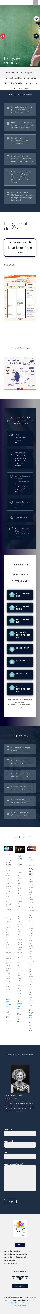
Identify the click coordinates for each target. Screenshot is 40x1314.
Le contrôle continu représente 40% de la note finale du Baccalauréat (21, 140)
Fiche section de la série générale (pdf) (20, 247)
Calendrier (31, 78)
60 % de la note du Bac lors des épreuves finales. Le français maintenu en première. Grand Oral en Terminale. (21, 176)
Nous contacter (20, 1286)
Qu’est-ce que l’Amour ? (19, 862)
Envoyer (10, 1201)
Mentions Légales (14, 1303)
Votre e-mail (8, 1141)
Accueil (20, 1245)
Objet (6, 1153)
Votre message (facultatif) (13, 1164)
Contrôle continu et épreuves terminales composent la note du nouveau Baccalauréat (22, 125)
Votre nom (8, 1130)
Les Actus (33, 83)
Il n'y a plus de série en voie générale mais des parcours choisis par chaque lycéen (21, 109)
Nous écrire (22, 88)
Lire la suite (8, 990)
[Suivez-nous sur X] (18, 1278)
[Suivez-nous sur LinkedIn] (26, 1278)
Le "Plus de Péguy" (15, 83)
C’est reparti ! (8, 864)
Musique (9, 854)
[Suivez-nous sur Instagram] (22, 1278)
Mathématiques (20, 453)
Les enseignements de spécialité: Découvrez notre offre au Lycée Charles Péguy (22, 158)
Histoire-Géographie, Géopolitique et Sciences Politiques (22, 531)
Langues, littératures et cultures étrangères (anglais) (22, 478)
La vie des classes (31, 857)
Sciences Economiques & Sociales (20, 437)
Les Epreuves (30, 72)
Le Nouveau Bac (12, 72)
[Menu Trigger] (35, 2)
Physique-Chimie (21, 517)
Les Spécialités (15, 78)
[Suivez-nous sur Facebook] (13, 1278)
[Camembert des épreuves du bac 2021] (20, 390)
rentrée (8, 860)
